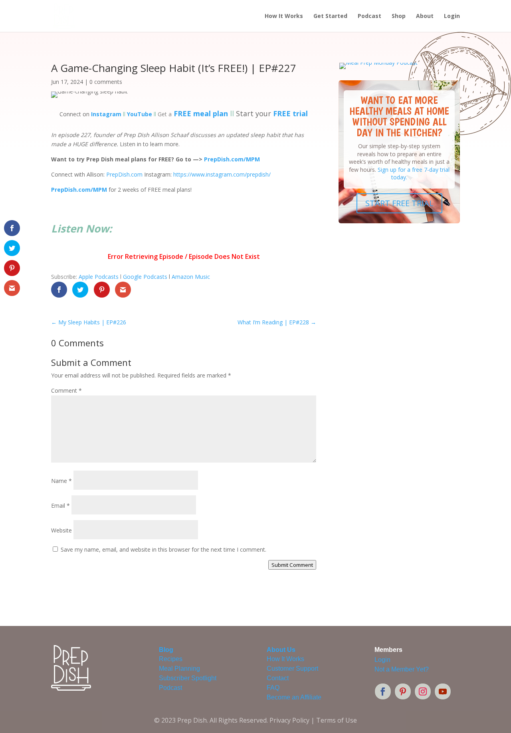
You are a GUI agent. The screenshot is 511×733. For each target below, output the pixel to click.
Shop (399, 16)
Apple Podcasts (99, 276)
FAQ (273, 687)
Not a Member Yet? (401, 669)
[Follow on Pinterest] (402, 691)
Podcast (369, 16)
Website (61, 530)
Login (452, 16)
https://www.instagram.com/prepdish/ (222, 174)
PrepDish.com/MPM (79, 189)
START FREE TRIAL (399, 203)
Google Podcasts (145, 276)
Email (60, 505)
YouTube (139, 114)
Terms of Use (336, 720)
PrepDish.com (124, 174)
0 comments (105, 81)
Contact (278, 678)
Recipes (170, 659)
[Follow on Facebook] (382, 691)
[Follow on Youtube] (442, 691)
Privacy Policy (289, 720)
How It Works (284, 16)
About (425, 16)
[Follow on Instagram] (422, 691)
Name (61, 481)
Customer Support (292, 668)
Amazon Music (191, 276)
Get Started (330, 16)
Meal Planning (179, 668)
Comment (66, 390)
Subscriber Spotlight (187, 678)
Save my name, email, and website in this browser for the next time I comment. (163, 549)
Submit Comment (292, 564)
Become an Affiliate (294, 697)
